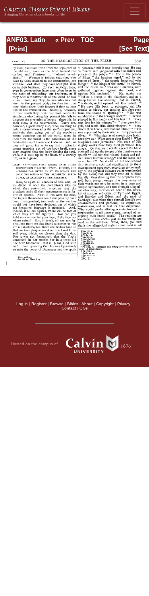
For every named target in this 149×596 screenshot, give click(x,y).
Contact (69, 308)
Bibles (72, 304)
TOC (87, 40)
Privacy (123, 304)
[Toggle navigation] (135, 11)
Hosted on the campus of (35, 343)
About (87, 304)
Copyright (105, 304)
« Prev (64, 40)
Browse (57, 304)
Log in (22, 304)
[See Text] (134, 48)
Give (83, 308)
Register (38, 304)
